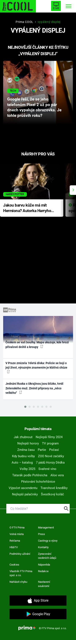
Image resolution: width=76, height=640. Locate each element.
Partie (42, 450)
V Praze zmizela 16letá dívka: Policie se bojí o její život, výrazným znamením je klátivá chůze (36, 365)
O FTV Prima (17, 527)
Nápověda (44, 564)
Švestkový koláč (52, 494)
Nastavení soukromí (44, 584)
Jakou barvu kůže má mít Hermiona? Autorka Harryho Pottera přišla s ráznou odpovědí (27, 208)
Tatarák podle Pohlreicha (29, 475)
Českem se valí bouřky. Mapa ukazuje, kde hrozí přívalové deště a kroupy (37, 344)
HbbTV (14, 547)
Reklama (15, 540)
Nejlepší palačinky (25, 494)
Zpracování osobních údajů (47, 556)
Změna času (26, 450)
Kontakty (43, 547)
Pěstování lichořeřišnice (38, 481)
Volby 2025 (27, 469)
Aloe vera (57, 475)
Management (46, 527)
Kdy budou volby (23, 456)
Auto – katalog (22, 462)
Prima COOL (24, 22)
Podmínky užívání (20, 553)
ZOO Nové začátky (51, 456)
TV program (50, 443)
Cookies (14, 564)
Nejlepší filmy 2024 (49, 437)
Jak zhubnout (23, 437)
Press (41, 534)
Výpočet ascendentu (23, 488)
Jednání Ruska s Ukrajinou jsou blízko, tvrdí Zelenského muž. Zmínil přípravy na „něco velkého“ (34, 388)
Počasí (54, 450)
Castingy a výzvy (47, 540)
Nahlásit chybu (18, 581)
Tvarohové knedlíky (54, 488)
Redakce (43, 571)
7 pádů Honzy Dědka (50, 462)
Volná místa (17, 534)
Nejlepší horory (28, 443)
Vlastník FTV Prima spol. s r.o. (21, 573)
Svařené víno (47, 469)
